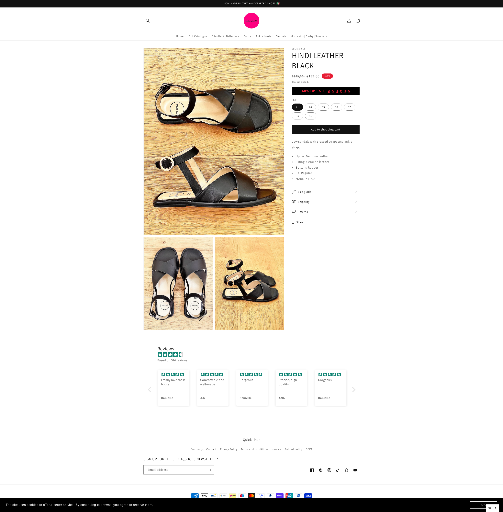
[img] (253, 355)
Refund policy (293, 449)
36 (297, 116)
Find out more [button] (165, 504)
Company (197, 449)
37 (349, 107)
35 (310, 116)
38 (336, 107)
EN (489, 508)
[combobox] (492, 508)
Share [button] (300, 222)
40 (310, 107)
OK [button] (483, 504)
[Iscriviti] (209, 469)
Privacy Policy (228, 449)
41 (297, 107)
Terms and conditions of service (261, 449)
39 (323, 107)
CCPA (309, 449)
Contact (211, 449)
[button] (147, 20)
